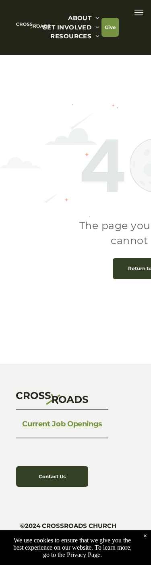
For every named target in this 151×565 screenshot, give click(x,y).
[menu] (139, 12)
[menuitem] (83, 18)
